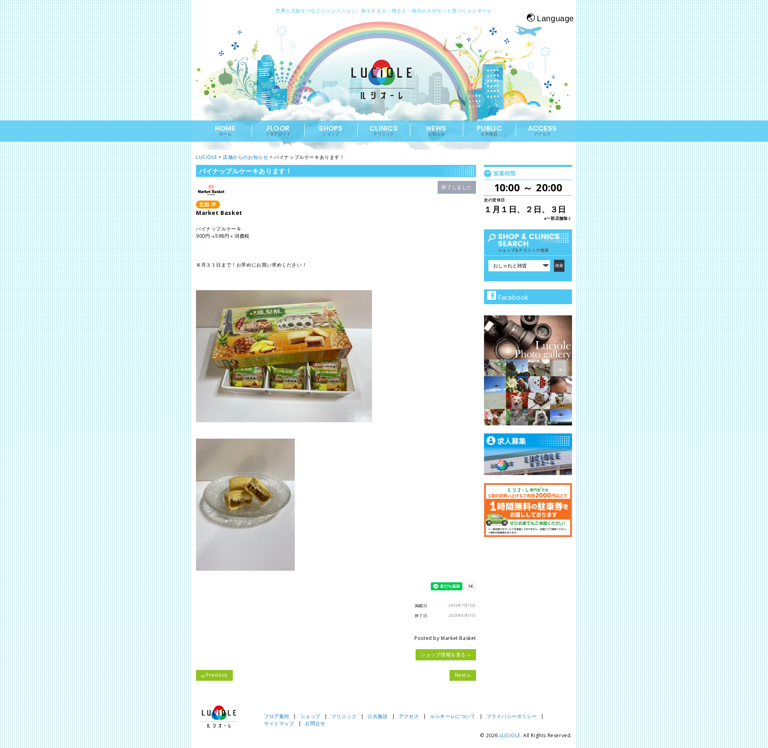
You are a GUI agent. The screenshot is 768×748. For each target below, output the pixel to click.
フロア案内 (276, 716)
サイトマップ (279, 723)
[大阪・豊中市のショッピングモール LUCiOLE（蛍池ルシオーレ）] (384, 87)
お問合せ (315, 723)
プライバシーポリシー (511, 716)
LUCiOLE (510, 735)
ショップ (310, 716)
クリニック (344, 716)
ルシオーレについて (452, 716)
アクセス (409, 716)
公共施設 (378, 716)
